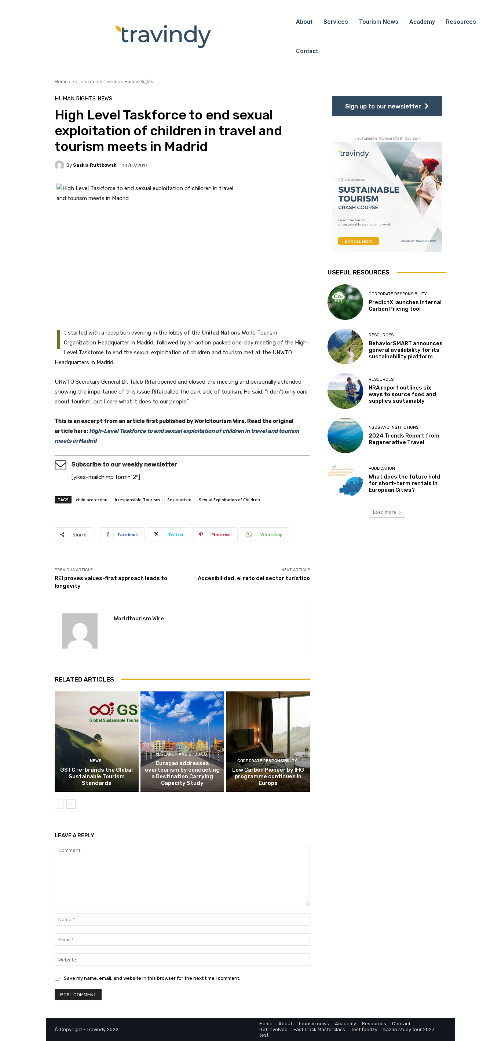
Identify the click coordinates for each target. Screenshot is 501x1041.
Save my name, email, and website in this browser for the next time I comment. (152, 978)
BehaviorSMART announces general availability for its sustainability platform (406, 350)
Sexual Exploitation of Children (229, 499)
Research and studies (181, 754)
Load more (384, 512)
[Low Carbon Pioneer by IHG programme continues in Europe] (268, 741)
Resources (381, 335)
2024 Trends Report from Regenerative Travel (404, 439)
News (105, 98)
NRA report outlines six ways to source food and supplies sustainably (402, 394)
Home (61, 81)
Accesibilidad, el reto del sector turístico (254, 578)
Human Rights (138, 81)
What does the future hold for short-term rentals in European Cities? (404, 483)
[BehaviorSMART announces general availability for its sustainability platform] (345, 346)
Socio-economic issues (96, 81)
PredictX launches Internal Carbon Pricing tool (405, 305)
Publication (382, 468)
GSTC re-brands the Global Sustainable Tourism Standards (96, 776)
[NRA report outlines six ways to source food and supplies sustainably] (345, 391)
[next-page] (71, 804)
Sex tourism (179, 499)
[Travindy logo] (163, 36)
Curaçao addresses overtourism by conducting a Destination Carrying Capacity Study (182, 773)
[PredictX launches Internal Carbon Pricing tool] (345, 302)
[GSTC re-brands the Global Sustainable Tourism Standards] (97, 741)
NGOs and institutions (393, 427)
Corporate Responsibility (267, 761)
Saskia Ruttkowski (95, 165)
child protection (91, 499)
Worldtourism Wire (139, 618)
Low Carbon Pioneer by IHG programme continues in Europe (268, 776)
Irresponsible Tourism (137, 499)
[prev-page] (59, 804)
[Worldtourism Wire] (84, 631)
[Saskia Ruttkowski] (60, 165)
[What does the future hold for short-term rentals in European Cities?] (345, 480)
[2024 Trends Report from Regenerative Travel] (345, 435)
